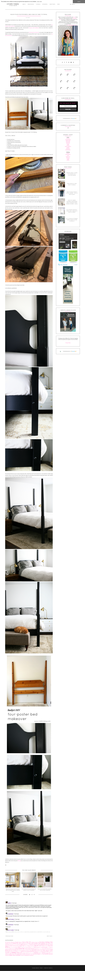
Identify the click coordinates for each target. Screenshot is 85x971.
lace (50, 948)
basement (31, 944)
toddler (31, 954)
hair (48, 947)
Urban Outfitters (68, 146)
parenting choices (12, 951)
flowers (32, 947)
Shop (58, 4)
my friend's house (28, 950)
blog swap (47, 944)
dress (7, 947)
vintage (10, 955)
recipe (47, 951)
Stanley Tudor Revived (39, 943)
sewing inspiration (26, 952)
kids (45, 948)
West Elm (68, 148)
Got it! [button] (79, 1)
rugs (10, 952)
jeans (43, 948)
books (11, 945)
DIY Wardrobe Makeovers (9, 942)
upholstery (51, 954)
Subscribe (68, 109)
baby (22, 944)
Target (68, 144)
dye (9, 947)
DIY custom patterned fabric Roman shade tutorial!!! (72, 220)
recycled (7, 952)
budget (20, 945)
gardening (44, 947)
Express (68, 153)
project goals (43, 951)
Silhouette (10, 943)
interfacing (40, 948)
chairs (23, 945)
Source (29, 87)
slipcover (40, 952)
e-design (12, 947)
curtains (40, 945)
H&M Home (68, 140)
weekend (31, 955)
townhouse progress (36, 954)
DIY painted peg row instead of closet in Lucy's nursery (29, 890)
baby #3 (28, 944)
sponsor (44, 952)
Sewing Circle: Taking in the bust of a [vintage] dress (71, 174)
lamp (52, 948)
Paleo (51, 942)
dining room (50, 945)
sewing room (31, 952)
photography (27, 951)
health (10, 948)
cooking (28, 945)
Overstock (68, 143)
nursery (38, 950)
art (14, 944)
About (24, 4)
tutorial (46, 954)
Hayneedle (68, 141)
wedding (18, 955)
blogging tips (7, 945)
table (15, 954)
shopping (36, 952)
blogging (51, 944)
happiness (51, 947)
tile (29, 954)
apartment (12, 944)
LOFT (68, 155)
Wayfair (68, 147)
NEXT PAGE (49, 936)
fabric (19, 947)
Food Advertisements (66, 118)
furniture (38, 947)
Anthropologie (68, 139)
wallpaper (14, 955)
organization (48, 950)
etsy (14, 947)
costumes (31, 945)
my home (34, 950)
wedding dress (27, 955)
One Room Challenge (44, 942)
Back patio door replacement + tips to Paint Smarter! (45, 890)
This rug (19, 860)
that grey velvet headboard (33, 27)
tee (17, 954)
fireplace (26, 947)
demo (47, 945)
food (35, 947)
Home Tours (52, 4)
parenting (7, 951)
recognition (51, 951)
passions (19, 951)
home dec (21, 949)
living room (10, 950)
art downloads (17, 944)
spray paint (48, 952)
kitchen (47, 948)
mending (14, 950)
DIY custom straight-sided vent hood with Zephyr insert (71, 211)
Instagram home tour (35, 942)
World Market (68, 149)
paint (51, 950)
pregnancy (36, 951)
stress (13, 954)
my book (23, 950)
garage (41, 947)
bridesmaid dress (16, 945)
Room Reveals (31, 4)
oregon (43, 950)
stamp (52, 952)
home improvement (29, 948)
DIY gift (16, 942)
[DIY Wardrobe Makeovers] (68, 331)
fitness (30, 947)
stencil (10, 954)
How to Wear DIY (26, 942)
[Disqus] (29, 916)
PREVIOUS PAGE (9, 936)
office (41, 950)
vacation (6, 955)
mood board (19, 950)
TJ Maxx (68, 145)
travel (43, 954)
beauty (39, 944)
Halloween (20, 942)
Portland (6, 943)
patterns (23, 951)
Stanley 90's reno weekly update (27, 943)
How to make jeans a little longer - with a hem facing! (72, 193)
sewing (13, 952)
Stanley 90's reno (17, 943)
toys (41, 954)
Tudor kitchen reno (49, 943)
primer (39, 951)
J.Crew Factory (68, 154)
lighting (6, 950)
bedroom (43, 944)
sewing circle (19, 952)
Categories (44, 4)
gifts (46, 947)
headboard (7, 948)
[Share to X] (29, 894)
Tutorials (38, 4)
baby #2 (24, 944)
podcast (32, 951)
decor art (44, 945)
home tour (37, 948)
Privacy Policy (68, 342)
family (22, 947)
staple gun (7, 954)
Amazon (68, 138)
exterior (16, 947)
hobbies (13, 948)
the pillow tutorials (21, 954)
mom (74, 17)
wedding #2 (22, 955)
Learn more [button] (39, 1)
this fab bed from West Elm (34, 32)
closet (26, 945)
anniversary (7, 944)
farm (24, 947)
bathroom (35, 944)
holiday (16, 948)
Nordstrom (68, 156)
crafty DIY (36, 945)
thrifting (27, 954)
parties (16, 951)
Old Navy (68, 157)
